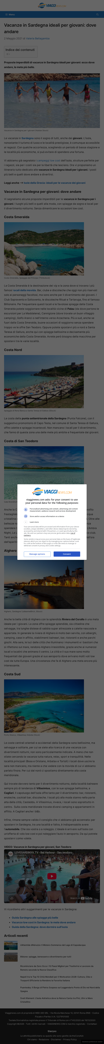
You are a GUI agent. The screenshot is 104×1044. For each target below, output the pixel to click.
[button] (52, 522)
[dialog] (52, 522)
